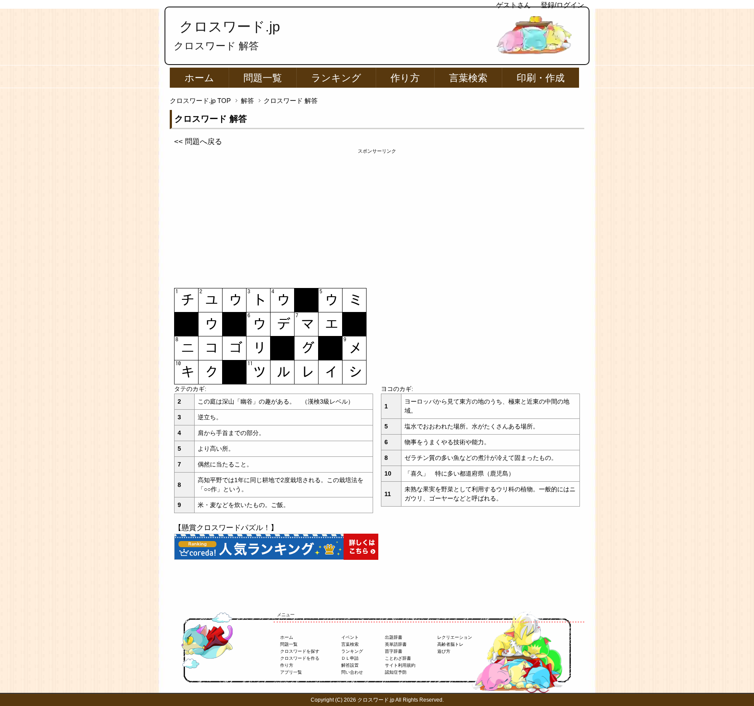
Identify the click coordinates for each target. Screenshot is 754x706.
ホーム (199, 77)
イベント (350, 637)
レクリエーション (454, 637)
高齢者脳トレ (450, 644)
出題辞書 (393, 637)
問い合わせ (352, 672)
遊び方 (443, 651)
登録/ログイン (562, 5)
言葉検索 (468, 77)
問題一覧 (262, 77)
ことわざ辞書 (398, 658)
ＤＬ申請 (350, 658)
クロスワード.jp (229, 26)
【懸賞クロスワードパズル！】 (226, 528)
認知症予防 (396, 672)
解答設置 (350, 665)
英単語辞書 (396, 644)
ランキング (336, 77)
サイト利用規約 (400, 665)
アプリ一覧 (291, 672)
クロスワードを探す (299, 651)
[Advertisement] (377, 216)
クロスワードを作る (299, 658)
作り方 (405, 77)
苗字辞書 (393, 651)
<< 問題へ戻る (198, 141)
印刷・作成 (541, 77)
